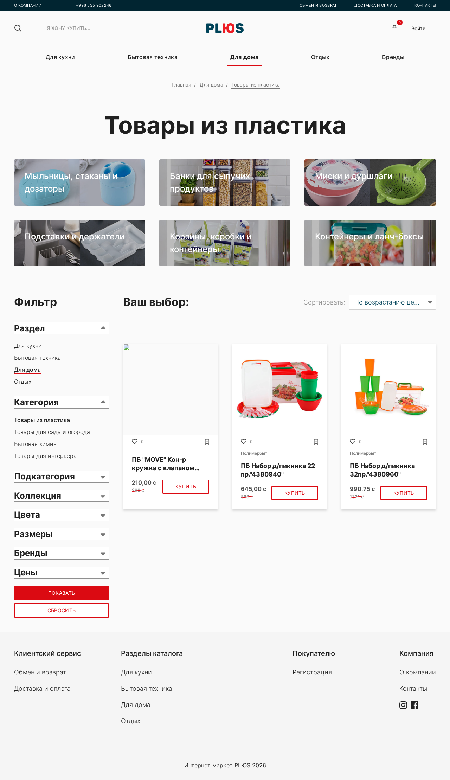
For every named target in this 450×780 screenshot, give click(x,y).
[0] (394, 28)
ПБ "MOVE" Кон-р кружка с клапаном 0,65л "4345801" (163, 464)
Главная (181, 85)
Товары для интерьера (45, 455)
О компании (417, 672)
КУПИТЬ (185, 487)
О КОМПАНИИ (27, 5)
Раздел (29, 328)
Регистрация (312, 672)
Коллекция (37, 496)
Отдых (320, 56)
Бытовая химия (35, 443)
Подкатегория (44, 476)
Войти (418, 28)
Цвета (27, 515)
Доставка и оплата (42, 688)
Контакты (413, 688)
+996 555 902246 (94, 5)
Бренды (393, 56)
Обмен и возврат (40, 672)
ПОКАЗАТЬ (61, 593)
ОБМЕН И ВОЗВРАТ (318, 5)
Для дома (244, 56)
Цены (26, 572)
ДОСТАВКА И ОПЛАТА (375, 5)
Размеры (33, 534)
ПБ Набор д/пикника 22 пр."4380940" (278, 470)
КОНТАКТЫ (425, 5)
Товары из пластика (42, 419)
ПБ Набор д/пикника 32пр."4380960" (382, 470)
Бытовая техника (153, 56)
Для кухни (60, 56)
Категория (36, 402)
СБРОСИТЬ (61, 610)
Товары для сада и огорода (52, 431)
